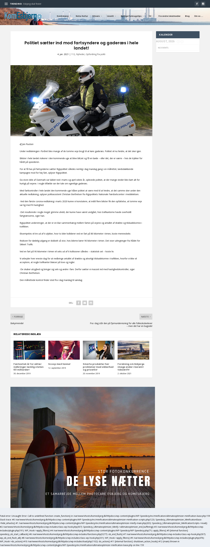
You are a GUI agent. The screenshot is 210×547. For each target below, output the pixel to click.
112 (150, 16)
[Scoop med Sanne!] (64, 350)
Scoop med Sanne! (59, 364)
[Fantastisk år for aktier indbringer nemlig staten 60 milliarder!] (29, 350)
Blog (187, 16)
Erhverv (96, 16)
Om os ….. (198, 16)
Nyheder (80, 54)
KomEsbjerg (63, 16)
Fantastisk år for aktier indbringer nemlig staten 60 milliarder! (29, 367)
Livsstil (110, 16)
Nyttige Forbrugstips (131, 16)
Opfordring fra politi (95, 54)
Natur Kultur (82, 16)
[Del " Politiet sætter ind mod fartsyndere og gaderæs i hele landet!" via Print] (91, 303)
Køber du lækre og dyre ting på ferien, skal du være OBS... (52, 3)
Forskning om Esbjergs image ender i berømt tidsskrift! (131, 367)
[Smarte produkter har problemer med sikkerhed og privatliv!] (99, 350)
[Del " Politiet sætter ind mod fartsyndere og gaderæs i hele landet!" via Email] (85, 303)
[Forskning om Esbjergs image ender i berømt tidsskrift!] (133, 350)
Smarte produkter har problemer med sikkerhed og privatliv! (98, 367)
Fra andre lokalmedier (169, 16)
